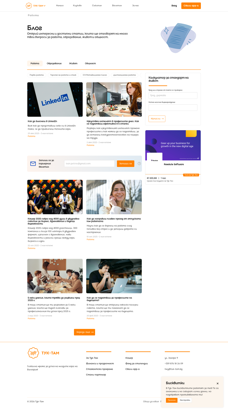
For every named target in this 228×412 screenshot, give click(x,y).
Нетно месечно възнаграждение (162, 102)
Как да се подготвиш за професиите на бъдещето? (109, 299)
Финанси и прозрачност (100, 363)
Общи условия (151, 401)
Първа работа (37, 75)
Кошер (129, 358)
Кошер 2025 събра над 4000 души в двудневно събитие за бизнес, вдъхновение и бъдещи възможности (53, 221)
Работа (31, 136)
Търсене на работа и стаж (63, 75)
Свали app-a (132, 369)
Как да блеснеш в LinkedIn (42, 121)
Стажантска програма (99, 369)
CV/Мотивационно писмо (95, 75)
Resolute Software (174, 164)
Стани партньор (96, 374)
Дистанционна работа (124, 75)
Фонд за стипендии (136, 363)
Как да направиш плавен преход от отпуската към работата (114, 220)
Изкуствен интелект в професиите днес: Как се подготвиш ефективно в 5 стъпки (113, 122)
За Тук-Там (92, 358)
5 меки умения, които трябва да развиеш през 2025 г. (54, 299)
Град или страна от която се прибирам (165, 90)
